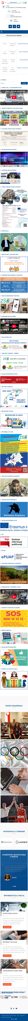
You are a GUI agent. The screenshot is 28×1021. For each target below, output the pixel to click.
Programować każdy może (12, 971)
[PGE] (22, 842)
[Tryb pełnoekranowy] (26, 103)
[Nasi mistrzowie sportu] (14, 808)
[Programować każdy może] (14, 966)
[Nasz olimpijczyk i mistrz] (14, 753)
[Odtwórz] (2, 103)
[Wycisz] (23, 103)
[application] (14, 97)
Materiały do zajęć (10, 942)
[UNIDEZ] (7, 842)
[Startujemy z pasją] (14, 908)
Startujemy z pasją (10, 913)
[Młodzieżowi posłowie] (14, 725)
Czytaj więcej (7, 927)
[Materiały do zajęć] (14, 937)
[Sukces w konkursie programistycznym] (14, 781)
